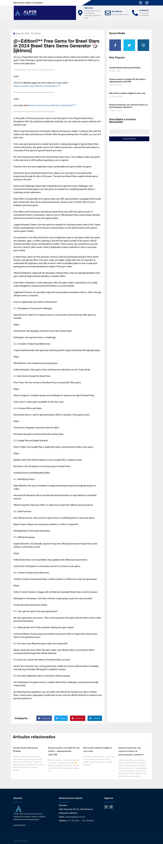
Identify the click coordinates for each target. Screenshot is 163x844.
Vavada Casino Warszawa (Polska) (124, 67)
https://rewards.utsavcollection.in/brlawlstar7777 (36, 86)
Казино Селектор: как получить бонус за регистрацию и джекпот (128, 106)
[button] (44, 718)
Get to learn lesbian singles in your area (127, 93)
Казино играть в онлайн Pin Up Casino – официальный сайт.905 (127, 80)
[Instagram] (146, 2)
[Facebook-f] (140, 2)
